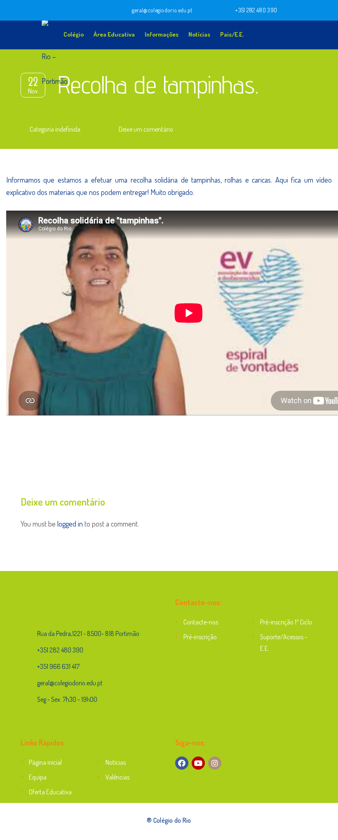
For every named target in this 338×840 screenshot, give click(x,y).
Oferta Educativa (50, 792)
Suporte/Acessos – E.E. (283, 642)
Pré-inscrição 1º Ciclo (286, 622)
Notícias (199, 34)
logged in (70, 523)
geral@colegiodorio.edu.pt (162, 10)
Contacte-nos (200, 622)
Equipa (38, 777)
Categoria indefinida (55, 129)
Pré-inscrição (200, 637)
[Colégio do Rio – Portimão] (35, 33)
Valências (117, 777)
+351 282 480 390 (256, 10)
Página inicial (45, 762)
